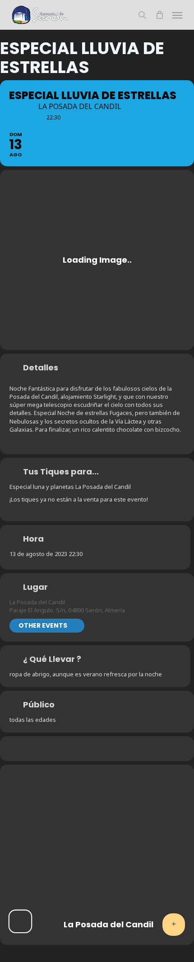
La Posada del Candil (37, 602)
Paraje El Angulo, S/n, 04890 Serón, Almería (67, 610)
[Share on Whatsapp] (87, 749)
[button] (177, 14)
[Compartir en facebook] (69, 749)
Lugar (35, 587)
